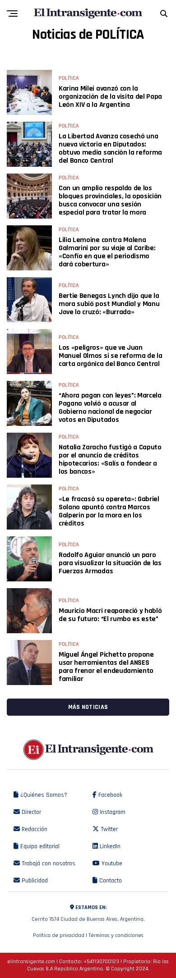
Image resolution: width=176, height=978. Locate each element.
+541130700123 (101, 961)
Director (30, 812)
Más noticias (88, 707)
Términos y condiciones (116, 935)
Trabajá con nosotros (47, 863)
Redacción (33, 829)
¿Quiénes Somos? (43, 795)
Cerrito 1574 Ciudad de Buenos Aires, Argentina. (88, 913)
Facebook (109, 795)
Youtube (111, 863)
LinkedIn (109, 846)
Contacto (109, 881)
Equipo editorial (39, 846)
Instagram (111, 812)
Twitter (108, 829)
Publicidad (34, 881)
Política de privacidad (58, 935)
